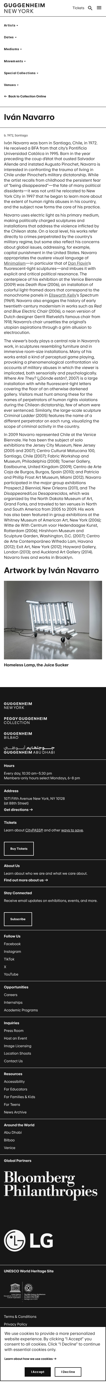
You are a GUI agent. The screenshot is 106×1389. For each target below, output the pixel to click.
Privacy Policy (15, 1324)
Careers (11, 995)
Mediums (14, 49)
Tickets (78, 8)
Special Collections (22, 73)
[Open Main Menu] (99, 8)
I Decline (68, 1372)
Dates (12, 37)
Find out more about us (24, 880)
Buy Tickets (18, 848)
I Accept (37, 1372)
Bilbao (9, 1140)
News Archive (15, 1112)
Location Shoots (17, 1053)
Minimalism (15, 263)
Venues (13, 85)
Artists (12, 25)
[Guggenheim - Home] (24, 8)
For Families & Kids (19, 1097)
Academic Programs (21, 1010)
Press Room (14, 1031)
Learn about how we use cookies (28, 1359)
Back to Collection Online (27, 96)
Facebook (12, 944)
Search (90, 8)
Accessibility (14, 1082)
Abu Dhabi (13, 1132)
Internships (13, 1002)
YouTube (11, 974)
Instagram (12, 952)
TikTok (9, 959)
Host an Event (15, 1038)
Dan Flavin (78, 263)
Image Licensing (17, 1046)
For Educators (15, 1089)
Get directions (16, 810)
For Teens (12, 1105)
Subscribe (18, 919)
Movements (16, 61)
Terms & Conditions (20, 1317)
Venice (9, 1148)
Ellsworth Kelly (62, 295)
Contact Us (13, 1061)
